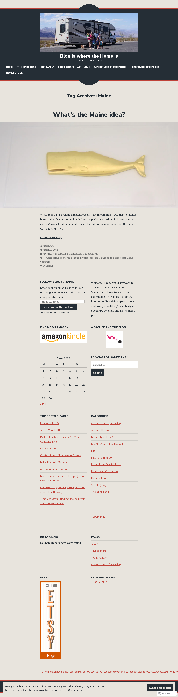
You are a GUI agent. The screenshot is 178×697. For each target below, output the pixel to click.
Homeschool (14, 73)
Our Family (47, 67)
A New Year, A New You (54, 469)
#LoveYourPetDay (51, 430)
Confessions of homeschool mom (60, 455)
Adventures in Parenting (110, 67)
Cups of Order (49, 448)
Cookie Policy (75, 690)
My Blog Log (98, 485)
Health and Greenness (145, 67)
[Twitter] (100, 582)
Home (9, 67)
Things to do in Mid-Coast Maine (116, 257)
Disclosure (99, 550)
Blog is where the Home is (89, 56)
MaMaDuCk (49, 245)
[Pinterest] (106, 582)
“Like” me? (98, 516)
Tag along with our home (58, 307)
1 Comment (48, 266)
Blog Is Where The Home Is (107, 443)
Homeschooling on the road (57, 257)
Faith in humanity (102, 457)
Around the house (102, 430)
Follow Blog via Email (57, 282)
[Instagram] (103, 582)
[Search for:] (114, 364)
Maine (76, 257)
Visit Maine (45, 261)
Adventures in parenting (55, 253)
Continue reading (51, 238)
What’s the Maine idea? (89, 114)
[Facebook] (96, 582)
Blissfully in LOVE (102, 437)
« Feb (43, 404)
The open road (26, 67)
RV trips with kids (89, 257)
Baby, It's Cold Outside (54, 462)
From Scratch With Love (74, 67)
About (94, 544)
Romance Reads (49, 423)
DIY (93, 450)
